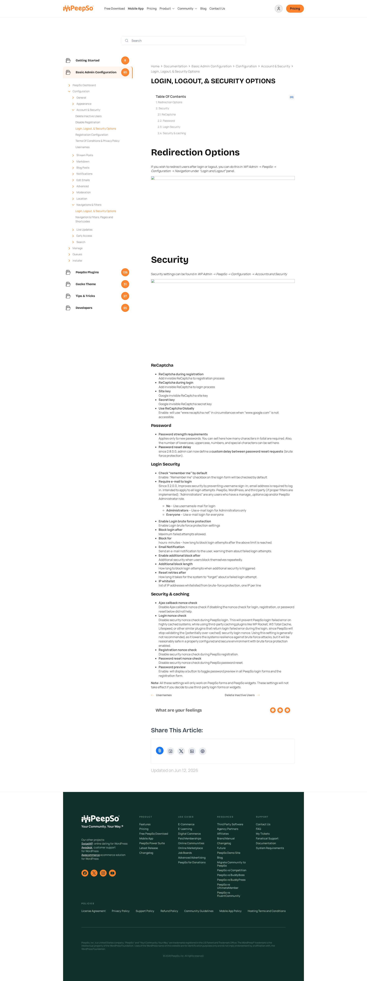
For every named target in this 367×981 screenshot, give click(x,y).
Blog (203, 9)
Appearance (83, 103)
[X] (181, 751)
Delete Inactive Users (88, 116)
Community (185, 9)
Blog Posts (82, 167)
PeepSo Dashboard (84, 85)
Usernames (82, 147)
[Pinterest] (202, 751)
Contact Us (217, 9)
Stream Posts (84, 155)
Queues (77, 254)
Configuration (81, 91)
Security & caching (174, 133)
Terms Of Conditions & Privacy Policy (97, 141)
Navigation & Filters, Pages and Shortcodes (94, 219)
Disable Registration (88, 122)
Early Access (84, 235)
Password (169, 120)
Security (164, 108)
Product (165, 9)
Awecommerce (90, 855)
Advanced (82, 186)
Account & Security (88, 110)
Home (155, 66)
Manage (78, 248)
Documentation (175, 66)
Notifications (84, 173)
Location (81, 198)
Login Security (171, 127)
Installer (77, 260)
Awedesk (86, 847)
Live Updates (84, 229)
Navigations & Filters (88, 204)
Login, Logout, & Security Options (96, 128)
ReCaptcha (169, 114)
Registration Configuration (92, 134)
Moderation (83, 192)
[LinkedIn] (192, 751)
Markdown (82, 161)
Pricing (152, 9)
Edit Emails (83, 180)
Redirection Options (170, 102)
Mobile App (136, 9)
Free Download (114, 9)
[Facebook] (170, 751)
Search (80, 242)
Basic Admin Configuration (212, 66)
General (81, 97)
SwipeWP (87, 843)
